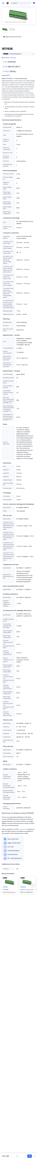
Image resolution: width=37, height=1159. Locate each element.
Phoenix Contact (10, 58)
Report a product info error (13, 37)
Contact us (23, 829)
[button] (18, 16)
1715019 (5, 887)
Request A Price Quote (26, 889)
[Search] (11, 3)
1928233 (23, 887)
